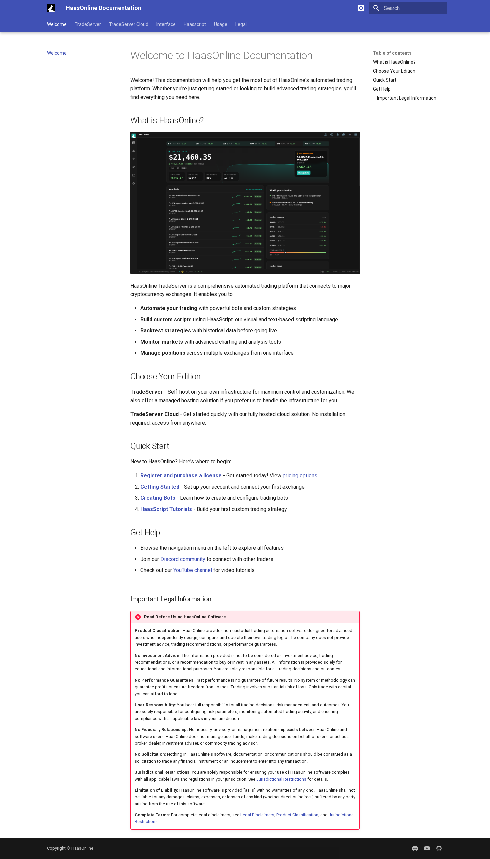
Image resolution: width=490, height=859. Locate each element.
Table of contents (392, 53)
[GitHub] (439, 848)
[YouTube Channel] (427, 848)
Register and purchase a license (181, 475)
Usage (220, 24)
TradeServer (88, 24)
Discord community (182, 559)
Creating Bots (157, 498)
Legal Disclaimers (257, 814)
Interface (166, 24)
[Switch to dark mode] (361, 8)
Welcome (57, 24)
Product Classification (297, 814)
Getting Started (159, 487)
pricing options (300, 475)
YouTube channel (192, 570)
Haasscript (195, 24)
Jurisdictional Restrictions (281, 779)
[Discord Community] (415, 848)
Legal (241, 24)
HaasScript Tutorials (166, 509)
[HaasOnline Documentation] (51, 8)
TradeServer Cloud (128, 24)
